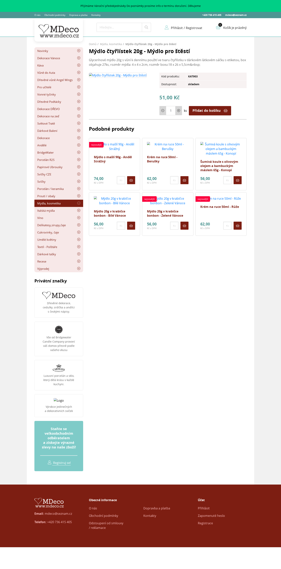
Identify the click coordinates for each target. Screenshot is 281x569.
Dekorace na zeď (48, 116)
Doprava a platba (78, 15)
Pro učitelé (44, 87)
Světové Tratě (46, 123)
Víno (40, 218)
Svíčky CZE (44, 174)
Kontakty (96, 15)
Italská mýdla (46, 210)
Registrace (205, 523)
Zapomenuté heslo (211, 516)
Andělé (41, 145)
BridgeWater (45, 152)
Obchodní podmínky (54, 15)
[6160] (131, 180)
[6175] (238, 226)
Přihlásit (204, 508)
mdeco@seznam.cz (236, 15)
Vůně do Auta (46, 73)
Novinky (42, 51)
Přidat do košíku (206, 110)
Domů (93, 44)
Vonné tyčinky (46, 94)
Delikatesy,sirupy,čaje (51, 225)
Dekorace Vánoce (48, 58)
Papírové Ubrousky (50, 167)
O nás (37, 15)
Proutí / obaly (46, 196)
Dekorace (43, 138)
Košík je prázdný (235, 28)
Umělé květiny (46, 240)
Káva (40, 65)
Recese (41, 261)
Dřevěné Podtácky (49, 102)
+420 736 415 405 (211, 15)
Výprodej (43, 269)
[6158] (184, 226)
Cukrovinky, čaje (48, 232)
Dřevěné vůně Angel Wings (55, 80)
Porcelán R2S (45, 160)
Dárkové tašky (46, 254)
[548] (238, 180)
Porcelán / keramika (50, 189)
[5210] (131, 226)
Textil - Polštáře (47, 247)
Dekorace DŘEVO (48, 109)
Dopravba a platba (156, 508)
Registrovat (194, 28)
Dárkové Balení (47, 131)
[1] (146, 27)
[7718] (184, 180)
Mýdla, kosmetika (49, 203)
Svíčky (41, 181)
